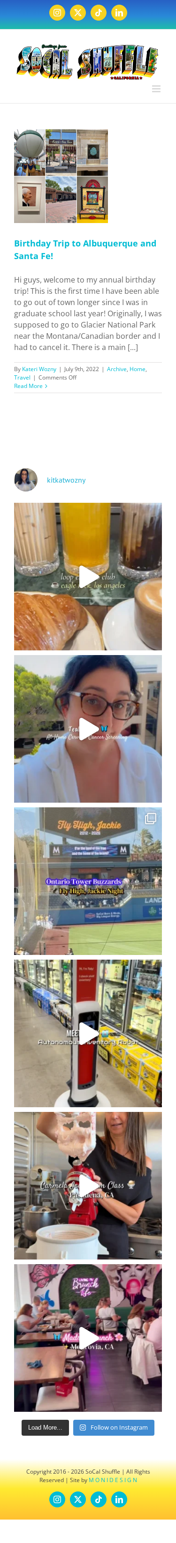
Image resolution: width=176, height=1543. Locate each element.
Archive (117, 369)
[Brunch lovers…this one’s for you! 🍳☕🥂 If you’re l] (88, 1338)
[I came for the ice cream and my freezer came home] (88, 1186)
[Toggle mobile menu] (157, 89)
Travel (22, 377)
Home (137, 369)
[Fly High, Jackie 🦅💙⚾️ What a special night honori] (88, 881)
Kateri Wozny (39, 369)
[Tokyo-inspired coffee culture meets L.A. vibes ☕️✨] (88, 576)
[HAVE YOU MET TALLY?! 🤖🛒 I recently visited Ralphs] (88, 1033)
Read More (28, 386)
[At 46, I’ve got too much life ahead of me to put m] (88, 729)
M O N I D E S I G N (113, 1480)
